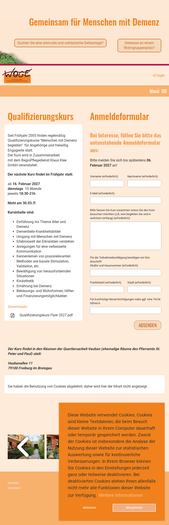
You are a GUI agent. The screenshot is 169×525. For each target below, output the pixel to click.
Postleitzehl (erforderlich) (105, 282)
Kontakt (13, 483)
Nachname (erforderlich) (142, 176)
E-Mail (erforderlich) (102, 193)
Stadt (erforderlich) (139, 282)
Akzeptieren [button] (134, 508)
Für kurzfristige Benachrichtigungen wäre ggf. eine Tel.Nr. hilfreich (125, 301)
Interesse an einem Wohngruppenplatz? (139, 45)
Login (161, 75)
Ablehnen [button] (89, 508)
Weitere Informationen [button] (121, 495)
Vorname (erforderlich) (104, 176)
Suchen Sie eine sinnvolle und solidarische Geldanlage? (60, 43)
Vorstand (14, 488)
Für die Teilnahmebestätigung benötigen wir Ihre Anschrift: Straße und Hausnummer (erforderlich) (120, 261)
